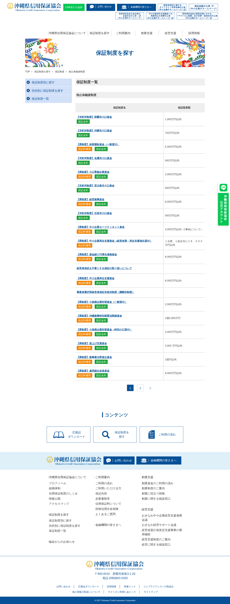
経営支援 (170, 33)
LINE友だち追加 (73, 7)
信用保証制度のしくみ (63, 493)
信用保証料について (108, 503)
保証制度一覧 (40, 98)
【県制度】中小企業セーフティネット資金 (101, 227)
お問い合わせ (63, 586)
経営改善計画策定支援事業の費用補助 (162, 532)
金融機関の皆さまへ (108, 524)
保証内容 (101, 493)
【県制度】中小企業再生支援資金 (95, 278)
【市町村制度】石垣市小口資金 (94, 213)
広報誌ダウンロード (88, 586)
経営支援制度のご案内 (156, 539)
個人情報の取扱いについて (86, 592)
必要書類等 (102, 498)
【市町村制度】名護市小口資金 (94, 158)
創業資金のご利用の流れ (157, 483)
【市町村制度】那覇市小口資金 (94, 116)
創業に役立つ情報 (153, 493)
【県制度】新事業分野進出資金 (94, 357)
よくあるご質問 (105, 514)
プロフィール (57, 483)
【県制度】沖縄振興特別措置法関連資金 (99, 315)
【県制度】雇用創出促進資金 (93, 370)
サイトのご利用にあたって (122, 592)
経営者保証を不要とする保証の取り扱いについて (104, 268)
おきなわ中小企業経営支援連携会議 (162, 517)
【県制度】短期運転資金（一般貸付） (98, 144)
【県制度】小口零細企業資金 (93, 171)
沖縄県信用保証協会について (67, 33)
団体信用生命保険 (106, 508)
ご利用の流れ (104, 483)
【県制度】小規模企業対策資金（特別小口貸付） (104, 329)
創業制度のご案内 (153, 488)
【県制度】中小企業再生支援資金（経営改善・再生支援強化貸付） (114, 240)
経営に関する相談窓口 (156, 544)
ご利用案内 (123, 33)
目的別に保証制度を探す (47, 90)
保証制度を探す (99, 33)
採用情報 (194, 33)
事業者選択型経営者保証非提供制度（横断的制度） (106, 292)
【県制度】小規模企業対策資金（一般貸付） (102, 301)
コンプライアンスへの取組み (158, 586)
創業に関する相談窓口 (156, 498)
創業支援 (147, 33)
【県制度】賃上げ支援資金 (92, 343)
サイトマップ (151, 592)
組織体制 (54, 488)
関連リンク (130, 586)
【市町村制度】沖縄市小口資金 (94, 130)
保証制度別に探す (43, 82)
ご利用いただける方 (108, 488)
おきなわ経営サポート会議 (159, 524)
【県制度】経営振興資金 (90, 199)
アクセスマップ (59, 503)
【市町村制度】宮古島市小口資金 (95, 185)
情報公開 (54, 498)
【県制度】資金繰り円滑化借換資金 (97, 254)
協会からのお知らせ (62, 541)
